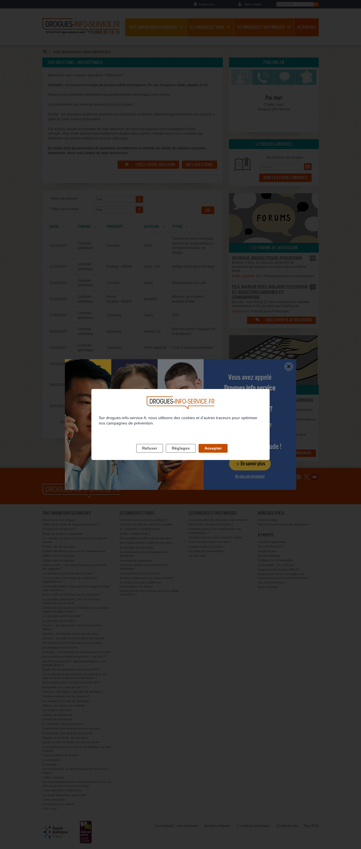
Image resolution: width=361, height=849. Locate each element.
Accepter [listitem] (213, 448)
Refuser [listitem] (149, 448)
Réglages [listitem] (181, 448)
